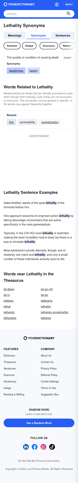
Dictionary (9, 355)
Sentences (63, 35)
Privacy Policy (49, 368)
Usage (7, 388)
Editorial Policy (49, 375)
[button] (57, 4)
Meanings (14, 35)
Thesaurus (10, 362)
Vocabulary (10, 381)
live (11, 122)
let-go (44, 295)
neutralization (50, 122)
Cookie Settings (50, 381)
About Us (46, 355)
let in (7, 295)
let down (9, 289)
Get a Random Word (39, 423)
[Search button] (68, 13)
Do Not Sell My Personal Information (39, 460)
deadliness (16, 71)
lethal (7, 306)
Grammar (9, 375)
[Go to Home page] (19, 4)
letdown (9, 301)
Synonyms (38, 35)
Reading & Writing (14, 394)
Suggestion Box (50, 394)
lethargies (10, 318)
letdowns (46, 301)
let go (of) (47, 289)
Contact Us (47, 362)
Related (67, 45)
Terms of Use (48, 388)
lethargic (9, 312)
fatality (33, 71)
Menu (69, 4)
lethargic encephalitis (54, 312)
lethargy (46, 318)
